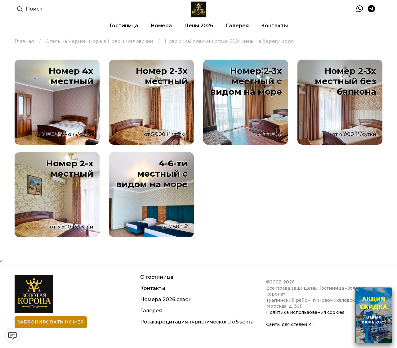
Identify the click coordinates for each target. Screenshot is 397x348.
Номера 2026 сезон (166, 299)
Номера (161, 26)
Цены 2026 (198, 26)
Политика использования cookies (305, 312)
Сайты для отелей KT (290, 324)
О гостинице (156, 277)
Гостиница (123, 26)
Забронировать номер (50, 322)
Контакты (274, 26)
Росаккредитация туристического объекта (197, 322)
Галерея (237, 26)
